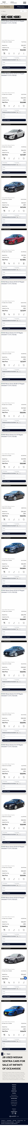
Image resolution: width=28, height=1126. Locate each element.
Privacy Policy (20, 1120)
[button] (25, 978)
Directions (14, 1088)
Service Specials (14, 1103)
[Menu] (24, 3)
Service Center (14, 1100)
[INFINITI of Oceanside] (9, 2)
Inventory (14, 1093)
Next (8, 1054)
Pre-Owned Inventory (14, 1096)
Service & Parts (14, 1098)
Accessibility (9, 1120)
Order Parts (14, 1105)
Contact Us (14, 1084)
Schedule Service (14, 1102)
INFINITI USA (14, 1091)
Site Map (14, 1120)
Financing (14, 1086)
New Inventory (14, 1095)
